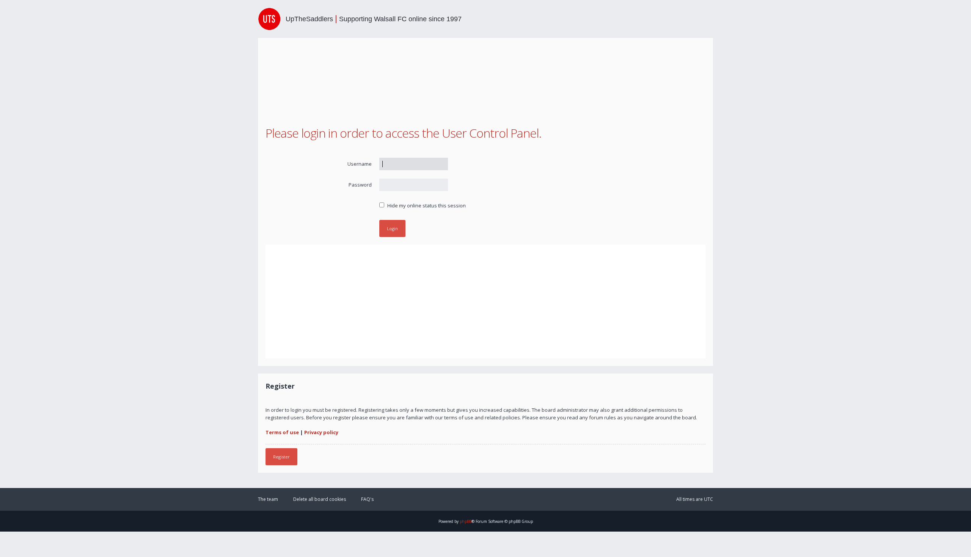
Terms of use (282, 432)
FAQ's (367, 499)
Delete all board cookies (319, 499)
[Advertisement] (485, 301)
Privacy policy (321, 432)
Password (360, 184)
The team (268, 499)
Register (281, 457)
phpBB (465, 521)
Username (359, 163)
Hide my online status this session (426, 205)
